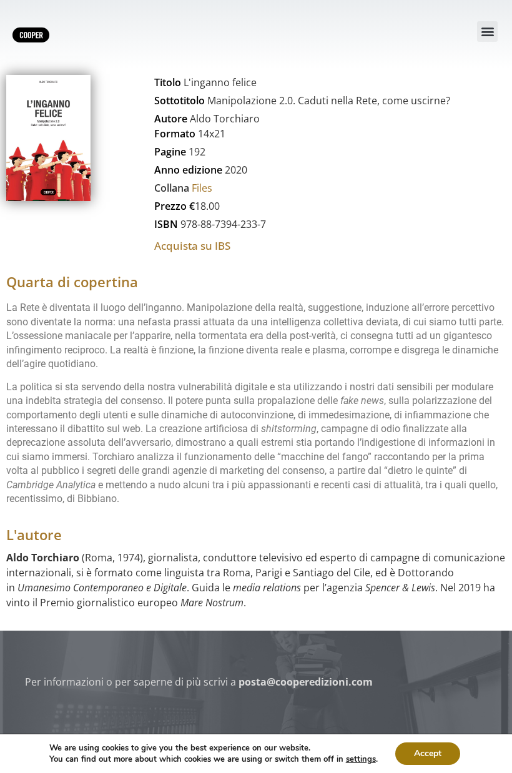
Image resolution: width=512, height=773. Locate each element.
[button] (487, 31)
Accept (427, 753)
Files (202, 188)
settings (361, 759)
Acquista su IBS (192, 246)
